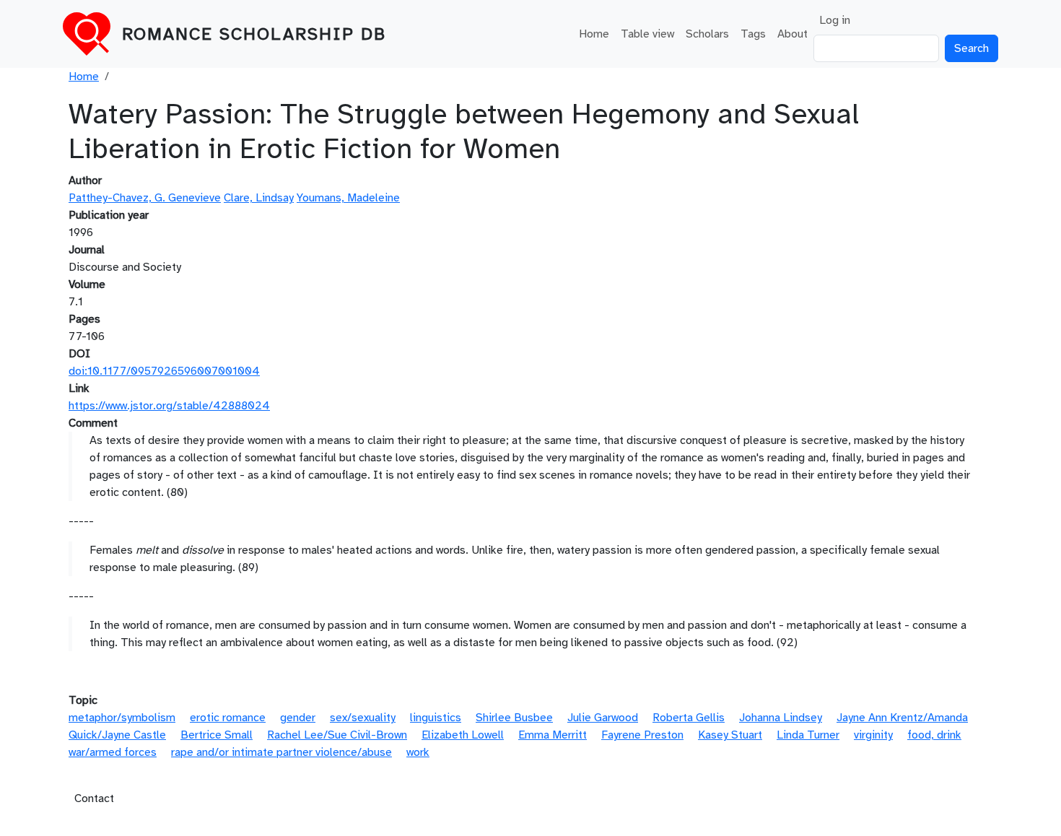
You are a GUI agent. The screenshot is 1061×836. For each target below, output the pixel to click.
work (417, 752)
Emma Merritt (552, 735)
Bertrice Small (216, 735)
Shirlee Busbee (514, 717)
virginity (873, 735)
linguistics (435, 717)
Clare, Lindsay (259, 198)
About (792, 34)
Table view (647, 34)
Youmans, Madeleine (348, 198)
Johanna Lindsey (780, 717)
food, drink (934, 735)
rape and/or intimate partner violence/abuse (281, 752)
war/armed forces (113, 752)
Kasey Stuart (730, 735)
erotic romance (228, 717)
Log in (834, 20)
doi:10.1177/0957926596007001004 (164, 371)
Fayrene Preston (642, 735)
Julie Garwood (602, 717)
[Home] (92, 34)
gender (297, 717)
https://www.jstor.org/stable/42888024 (169, 406)
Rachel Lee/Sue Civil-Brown (337, 735)
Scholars (707, 34)
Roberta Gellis (688, 717)
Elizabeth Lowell (463, 735)
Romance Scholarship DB (254, 34)
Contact (94, 798)
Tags (753, 34)
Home (594, 34)
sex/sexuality (363, 717)
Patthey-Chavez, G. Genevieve (145, 198)
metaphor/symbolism (122, 717)
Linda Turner (808, 735)
